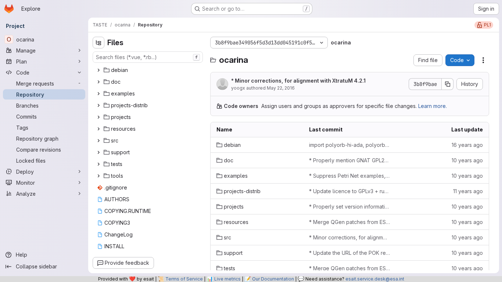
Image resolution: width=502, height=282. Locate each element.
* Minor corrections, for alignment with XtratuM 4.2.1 (298, 80)
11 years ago (468, 191)
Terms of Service (184, 279)
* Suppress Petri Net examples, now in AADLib (349, 176)
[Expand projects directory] (98, 117)
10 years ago (467, 160)
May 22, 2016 (281, 88)
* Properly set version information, (349, 206)
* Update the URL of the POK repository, (349, 253)
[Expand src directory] (98, 140)
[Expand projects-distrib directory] (98, 105)
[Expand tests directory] (98, 164)
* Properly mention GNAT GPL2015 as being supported (349, 160)
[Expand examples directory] (98, 93)
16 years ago (467, 145)
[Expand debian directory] (98, 70)
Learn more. (432, 106)
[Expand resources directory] (98, 128)
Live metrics (227, 279)
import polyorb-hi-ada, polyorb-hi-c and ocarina (349, 145)
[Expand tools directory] (98, 175)
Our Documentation (273, 279)
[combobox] (148, 57)
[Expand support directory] (98, 152)
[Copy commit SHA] (447, 84)
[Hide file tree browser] (98, 42)
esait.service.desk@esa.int (374, 279)
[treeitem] (148, 70)
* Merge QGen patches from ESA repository (349, 222)
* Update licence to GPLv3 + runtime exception (349, 191)
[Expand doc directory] (98, 81)
